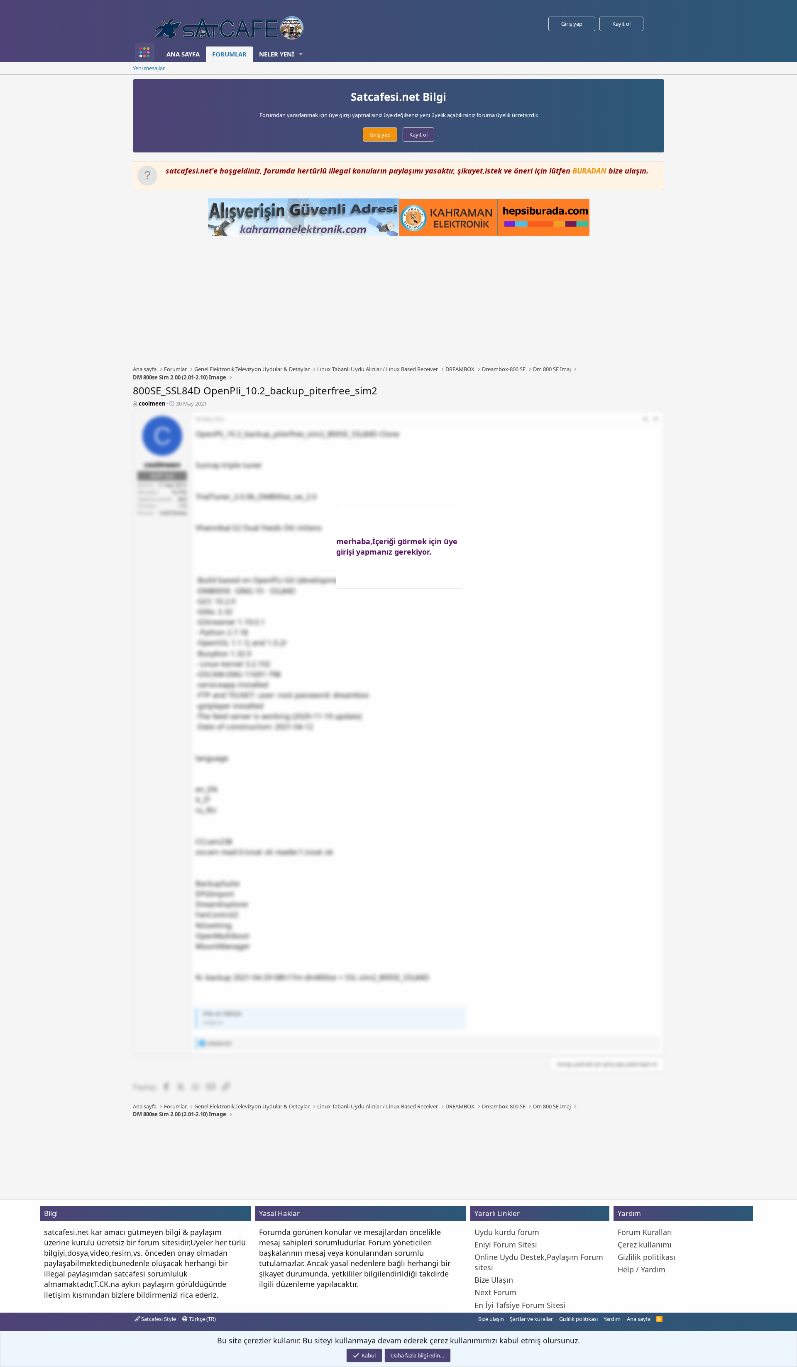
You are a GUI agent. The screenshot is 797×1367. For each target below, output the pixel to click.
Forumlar (229, 54)
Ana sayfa (183, 54)
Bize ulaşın (491, 1319)
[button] (301, 54)
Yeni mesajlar (149, 68)
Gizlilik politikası (578, 1319)
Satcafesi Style (158, 1319)
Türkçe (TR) (202, 1319)
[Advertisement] (398, 300)
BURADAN (589, 171)
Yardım (612, 1319)
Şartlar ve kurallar (531, 1319)
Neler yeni (276, 54)
